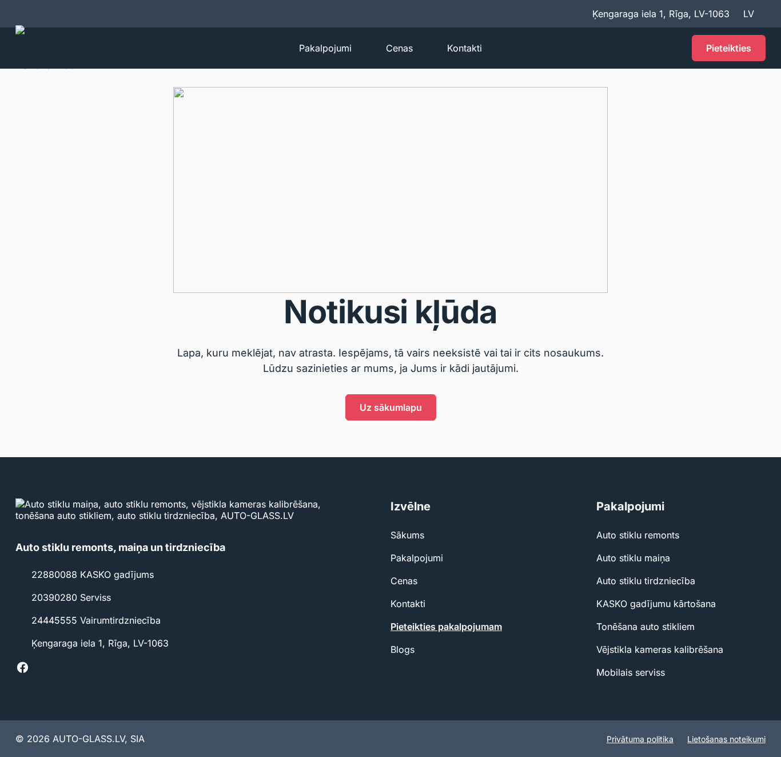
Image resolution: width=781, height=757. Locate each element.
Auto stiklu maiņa (633, 558)
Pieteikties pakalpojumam (446, 626)
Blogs (402, 649)
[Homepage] (109, 48)
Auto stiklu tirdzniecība (645, 580)
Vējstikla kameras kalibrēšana (659, 649)
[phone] (671, 48)
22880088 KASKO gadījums (92, 574)
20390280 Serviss (71, 597)
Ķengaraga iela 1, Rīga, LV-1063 (100, 643)
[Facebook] (22, 667)
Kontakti (464, 48)
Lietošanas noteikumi (726, 739)
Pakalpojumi (325, 48)
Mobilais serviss (630, 672)
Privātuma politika (640, 739)
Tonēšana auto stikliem (645, 626)
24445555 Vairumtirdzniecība (96, 620)
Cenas (399, 48)
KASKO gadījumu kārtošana (656, 603)
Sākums (407, 535)
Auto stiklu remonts (637, 535)
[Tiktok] (43, 667)
